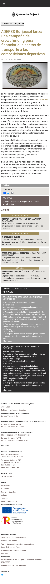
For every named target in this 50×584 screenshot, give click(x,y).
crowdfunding (8, 204)
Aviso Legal (5, 407)
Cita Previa (5, 445)
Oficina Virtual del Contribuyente (13, 551)
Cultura (4, 495)
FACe (8, 557)
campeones (14, 201)
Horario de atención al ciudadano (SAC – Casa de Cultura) (23, 421)
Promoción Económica (10, 502)
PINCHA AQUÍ (8, 292)
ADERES (6, 201)
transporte (24, 201)
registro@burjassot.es (10, 467)
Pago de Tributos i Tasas (11, 547)
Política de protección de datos (13, 410)
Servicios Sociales (8, 492)
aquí (9, 341)
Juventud (4, 498)
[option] (25, 75)
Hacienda (5, 489)
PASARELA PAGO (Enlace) (13, 352)
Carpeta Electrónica (9, 541)
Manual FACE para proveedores (13, 565)
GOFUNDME (42, 99)
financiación (34, 201)
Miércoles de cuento (11, 237)
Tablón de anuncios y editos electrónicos (17, 544)
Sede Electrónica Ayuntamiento (13, 537)
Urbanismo (5, 485)
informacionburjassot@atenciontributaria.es (20, 307)
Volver (7, 185)
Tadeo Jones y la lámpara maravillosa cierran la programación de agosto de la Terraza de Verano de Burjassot (22, 225)
